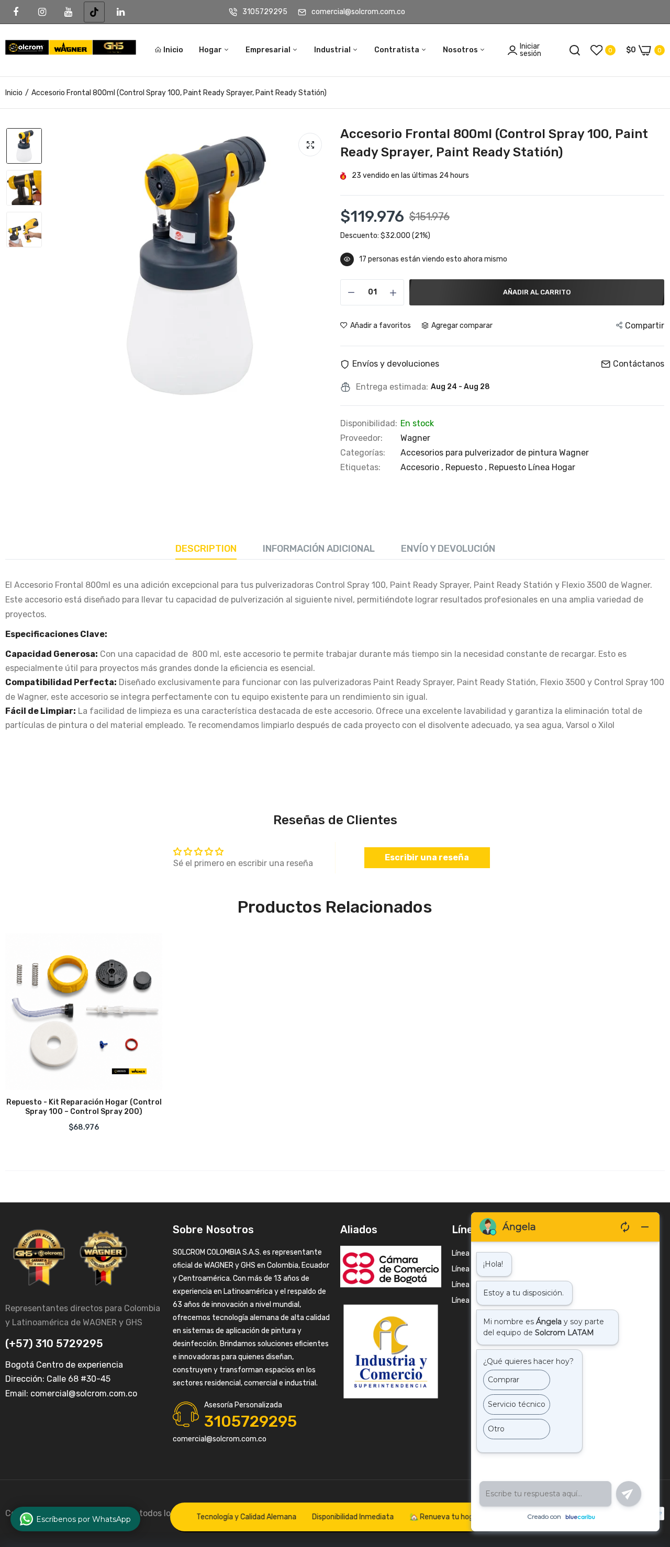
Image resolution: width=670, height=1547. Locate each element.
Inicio (173, 50)
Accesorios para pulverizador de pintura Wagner (494, 453)
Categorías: (362, 453)
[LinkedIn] (120, 12)
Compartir (644, 326)
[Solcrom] (70, 50)
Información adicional (319, 548)
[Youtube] (68, 12)
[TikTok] (94, 12)
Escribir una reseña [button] (427, 857)
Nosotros (461, 50)
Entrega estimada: (392, 387)
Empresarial (268, 50)
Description (206, 548)
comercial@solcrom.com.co (358, 11)
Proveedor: (361, 438)
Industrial (333, 50)
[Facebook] (15, 12)
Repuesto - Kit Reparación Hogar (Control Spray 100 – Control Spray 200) (84, 1107)
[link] (143, 951)
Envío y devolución (448, 548)
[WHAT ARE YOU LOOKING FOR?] (575, 50)
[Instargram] (41, 12)
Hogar (211, 50)
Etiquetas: (360, 467)
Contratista (397, 50)
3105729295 (264, 11)
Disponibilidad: (368, 423)
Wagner (415, 438)
